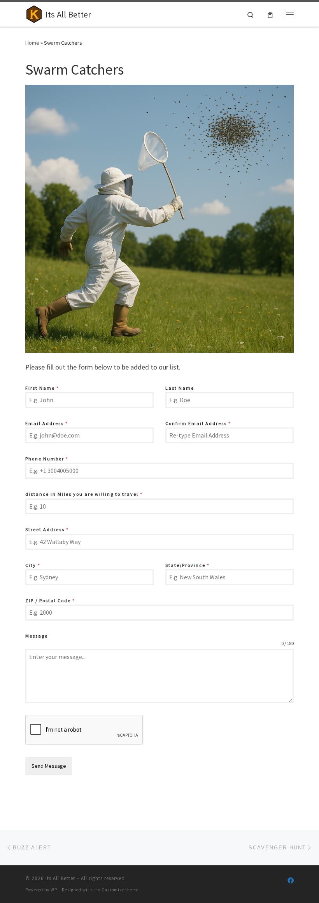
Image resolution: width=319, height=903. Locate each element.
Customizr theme (120, 890)
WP (54, 890)
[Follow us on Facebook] (290, 881)
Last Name (179, 388)
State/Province (187, 565)
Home (32, 42)
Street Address (47, 529)
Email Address (46, 423)
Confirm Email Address (198, 423)
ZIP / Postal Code (50, 600)
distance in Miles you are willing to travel (84, 494)
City (32, 565)
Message (36, 636)
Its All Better (60, 878)
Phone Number (46, 459)
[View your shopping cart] (270, 14)
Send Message (49, 765)
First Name (42, 388)
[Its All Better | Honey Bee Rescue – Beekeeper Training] (34, 13)
